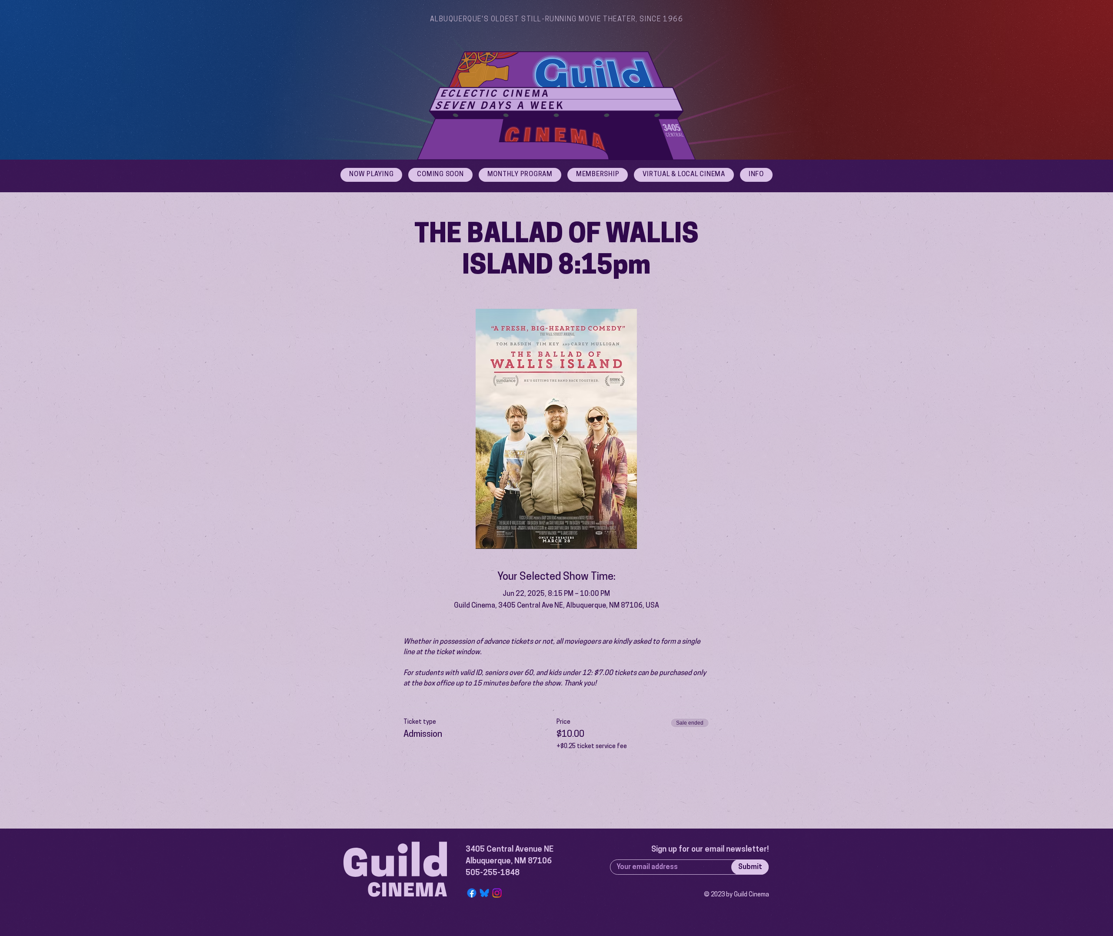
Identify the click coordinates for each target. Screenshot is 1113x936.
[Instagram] (497, 893)
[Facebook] (472, 893)
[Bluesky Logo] (484, 893)
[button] (756, 175)
